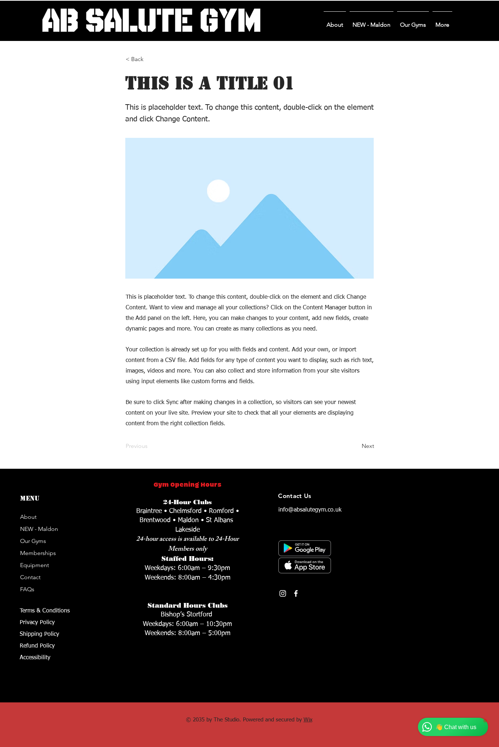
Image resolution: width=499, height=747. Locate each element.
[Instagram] (282, 593)
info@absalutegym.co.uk (310, 510)
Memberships (38, 553)
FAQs (27, 589)
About (28, 516)
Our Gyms (33, 540)
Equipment (34, 565)
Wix (308, 720)
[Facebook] (296, 593)
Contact (30, 577)
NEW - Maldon (39, 528)
